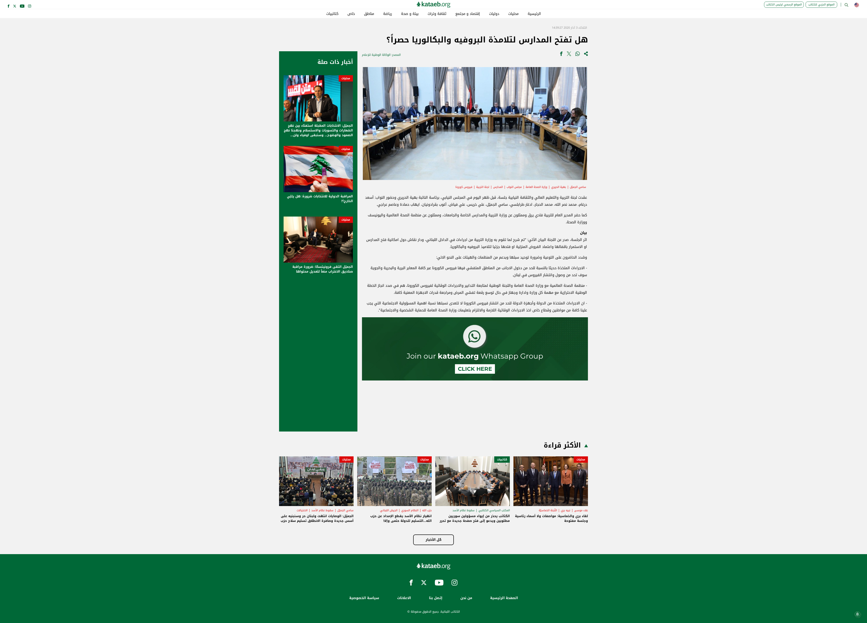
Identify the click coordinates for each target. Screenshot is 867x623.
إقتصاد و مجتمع (467, 13)
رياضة (387, 13)
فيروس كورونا (463, 186)
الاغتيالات (302, 510)
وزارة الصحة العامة (536, 186)
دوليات (494, 13)
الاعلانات (404, 598)
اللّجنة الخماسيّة (548, 510)
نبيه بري (565, 510)
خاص (351, 13)
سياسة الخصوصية (364, 598)
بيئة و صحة (410, 13)
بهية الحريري (558, 186)
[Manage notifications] (857, 614)
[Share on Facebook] (561, 54)
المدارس (498, 186)
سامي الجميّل (578, 186)
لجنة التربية (482, 186)
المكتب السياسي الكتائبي (494, 510)
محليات (513, 13)
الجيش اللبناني (388, 510)
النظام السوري (409, 510)
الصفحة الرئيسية (504, 598)
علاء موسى (581, 510)
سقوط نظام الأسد (463, 510)
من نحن (466, 598)
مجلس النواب (514, 186)
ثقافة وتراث (437, 13)
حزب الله (427, 510)
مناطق (369, 13)
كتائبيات (332, 13)
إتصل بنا (435, 598)
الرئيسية (534, 13)
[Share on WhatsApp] (577, 54)
